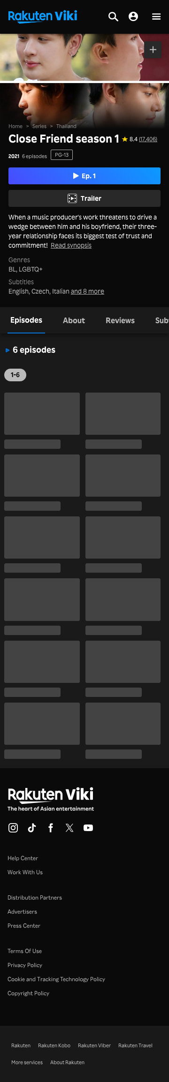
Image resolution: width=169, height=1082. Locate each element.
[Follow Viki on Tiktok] (32, 830)
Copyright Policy (28, 993)
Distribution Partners (35, 897)
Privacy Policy (25, 965)
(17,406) (148, 139)
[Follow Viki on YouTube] (88, 830)
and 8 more (87, 291)
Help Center (23, 858)
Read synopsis (71, 245)
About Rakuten (67, 1062)
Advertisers (22, 911)
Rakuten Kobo (54, 1045)
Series (39, 126)
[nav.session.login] (133, 17)
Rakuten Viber (94, 1045)
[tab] (26, 320)
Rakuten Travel (135, 1045)
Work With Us (25, 872)
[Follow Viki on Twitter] (69, 830)
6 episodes (34, 156)
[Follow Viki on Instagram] (13, 830)
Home (15, 126)
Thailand (66, 126)
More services (27, 1062)
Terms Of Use (25, 950)
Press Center (24, 925)
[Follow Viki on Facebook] (50, 830)
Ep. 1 (89, 176)
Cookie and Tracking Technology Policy (56, 979)
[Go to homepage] (42, 16)
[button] (156, 17)
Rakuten (21, 1045)
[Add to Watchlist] (152, 49)
